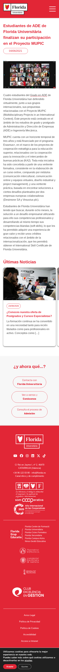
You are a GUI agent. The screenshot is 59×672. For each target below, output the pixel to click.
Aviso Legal (29, 615)
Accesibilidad (29, 634)
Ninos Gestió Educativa (35, 541)
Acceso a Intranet (29, 641)
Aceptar (9, 666)
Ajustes (24, 666)
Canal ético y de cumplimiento (29, 476)
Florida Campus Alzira (35, 538)
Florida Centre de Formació (37, 526)
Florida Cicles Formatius (36, 532)
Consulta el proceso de (29, 412)
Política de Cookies (29, 628)
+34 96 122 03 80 (21, 473)
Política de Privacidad (29, 621)
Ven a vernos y (29, 397)
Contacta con (29, 382)
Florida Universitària (34, 529)
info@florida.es (39, 473)
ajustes (28, 660)
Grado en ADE (38, 95)
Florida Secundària (33, 535)
